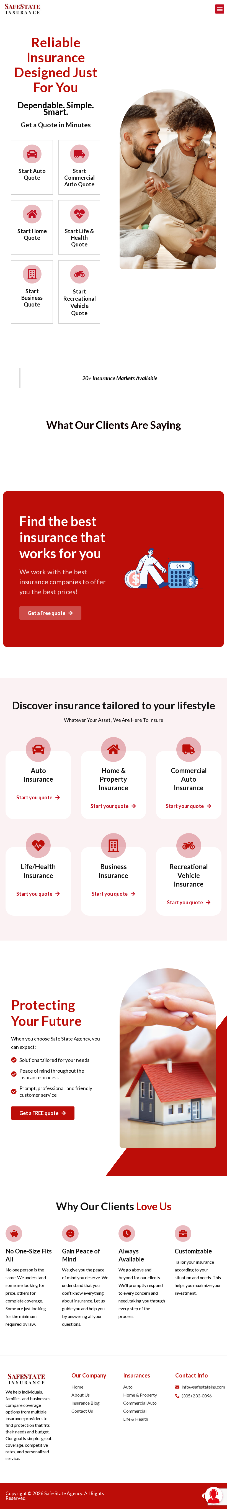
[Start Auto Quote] (32, 154)
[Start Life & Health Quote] (79, 214)
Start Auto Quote (32, 174)
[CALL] (213, 1451)
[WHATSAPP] (213, 1478)
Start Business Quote (32, 298)
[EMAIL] (213, 1464)
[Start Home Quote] (32, 214)
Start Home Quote (32, 234)
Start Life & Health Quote (79, 238)
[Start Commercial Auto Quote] (79, 154)
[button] (219, 9)
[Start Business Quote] (32, 274)
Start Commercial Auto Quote (79, 177)
